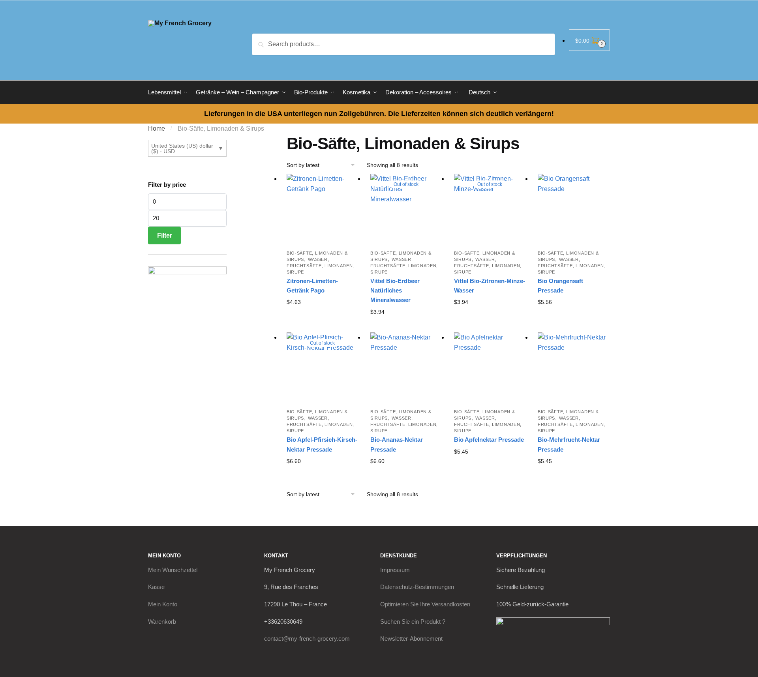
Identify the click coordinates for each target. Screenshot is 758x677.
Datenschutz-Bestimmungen (417, 586)
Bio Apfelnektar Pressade (489, 439)
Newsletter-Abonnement (411, 638)
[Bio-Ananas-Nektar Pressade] (406, 368)
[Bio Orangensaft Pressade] (574, 210)
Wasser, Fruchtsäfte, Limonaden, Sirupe (320, 265)
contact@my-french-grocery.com (307, 638)
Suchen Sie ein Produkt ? (412, 621)
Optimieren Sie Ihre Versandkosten (425, 604)
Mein (172, 569)
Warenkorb (162, 621)
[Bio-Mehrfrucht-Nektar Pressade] (574, 368)
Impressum (395, 569)
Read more (406, 324)
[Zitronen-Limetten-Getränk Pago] (322, 210)
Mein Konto (162, 604)
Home (156, 128)
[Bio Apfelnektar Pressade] (490, 368)
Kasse (156, 586)
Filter (164, 235)
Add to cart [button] (323, 315)
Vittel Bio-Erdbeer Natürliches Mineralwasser (395, 291)
